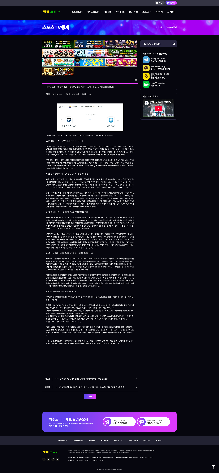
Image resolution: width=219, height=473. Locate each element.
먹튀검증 (107, 12)
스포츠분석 (146, 12)
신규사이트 (133, 12)
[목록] (135, 80)
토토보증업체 (77, 12)
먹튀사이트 (120, 12)
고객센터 (171, 12)
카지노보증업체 (93, 12)
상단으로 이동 (213, 467)
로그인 (160, 3)
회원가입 (172, 3)
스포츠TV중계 (133, 440)
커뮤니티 (159, 12)
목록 (90, 396)
